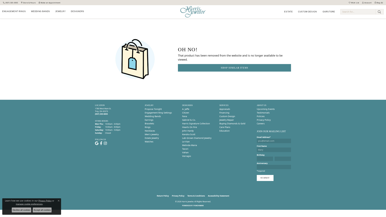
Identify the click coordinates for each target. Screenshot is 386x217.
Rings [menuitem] (147, 127)
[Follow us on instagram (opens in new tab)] (105, 143)
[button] (354, 2)
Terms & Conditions (196, 196)
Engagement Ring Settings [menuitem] (158, 112)
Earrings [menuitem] (149, 119)
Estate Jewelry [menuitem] (152, 138)
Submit (265, 177)
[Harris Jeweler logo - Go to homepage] (193, 12)
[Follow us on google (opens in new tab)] (96, 143)
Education (224, 130)
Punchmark (198, 205)
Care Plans (224, 127)
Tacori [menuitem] (185, 148)
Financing (224, 112)
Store (329, 12)
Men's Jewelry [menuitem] (152, 134)
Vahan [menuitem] (185, 152)
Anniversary (262, 163)
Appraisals (224, 109)
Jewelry (60, 11)
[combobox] (357, 11)
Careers (261, 123)
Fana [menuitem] (184, 116)
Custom (307, 12)
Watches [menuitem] (149, 141)
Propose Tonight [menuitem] (153, 109)
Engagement (14, 11)
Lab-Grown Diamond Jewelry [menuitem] (196, 138)
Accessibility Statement (218, 196)
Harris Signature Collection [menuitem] (196, 123)
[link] (10, 2)
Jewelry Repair (226, 119)
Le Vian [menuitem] (186, 141)
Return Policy (163, 196)
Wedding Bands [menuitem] (153, 116)
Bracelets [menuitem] (149, 123)
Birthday (261, 155)
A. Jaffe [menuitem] (185, 109)
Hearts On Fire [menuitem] (189, 127)
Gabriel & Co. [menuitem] (189, 119)
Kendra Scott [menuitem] (188, 134)
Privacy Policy (264, 119)
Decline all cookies (21, 210)
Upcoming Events (266, 109)
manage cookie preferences (29, 204)
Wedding (40, 11)
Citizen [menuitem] (185, 112)
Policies (261, 116)
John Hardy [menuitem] (188, 130)
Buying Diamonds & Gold (232, 123)
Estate (288, 12)
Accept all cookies (42, 210)
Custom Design (227, 116)
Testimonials (263, 112)
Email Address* (264, 137)
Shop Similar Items (234, 67)
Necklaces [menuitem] (150, 130)
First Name (262, 146)
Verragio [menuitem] (186, 156)
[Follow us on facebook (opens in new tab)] (101, 143)
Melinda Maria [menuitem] (189, 145)
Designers (77, 11)
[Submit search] (379, 11)
